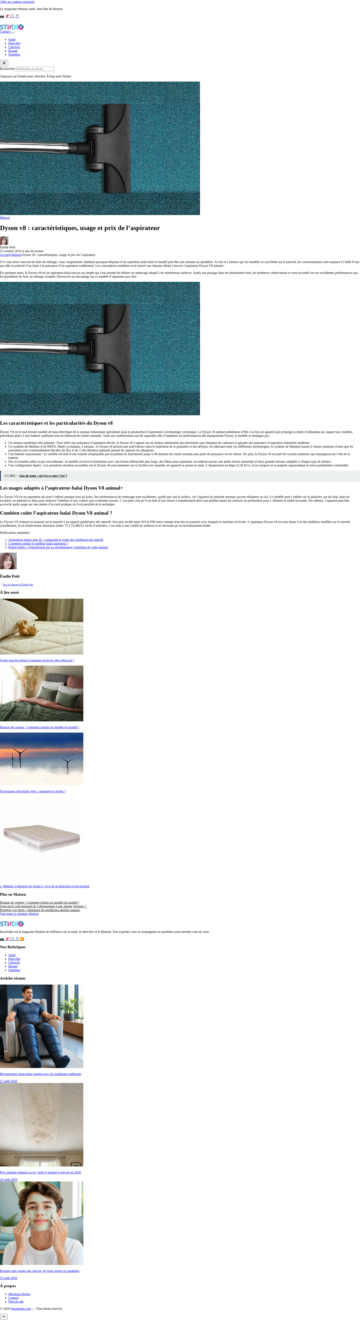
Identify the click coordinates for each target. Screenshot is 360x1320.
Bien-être (14, 43)
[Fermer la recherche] (4, 63)
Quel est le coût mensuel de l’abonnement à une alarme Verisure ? (43, 906)
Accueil (5, 255)
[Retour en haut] (4, 1317)
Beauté (13, 51)
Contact (5, 31)
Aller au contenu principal (17, 2)
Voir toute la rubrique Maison (19, 914)
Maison (5, 217)
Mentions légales (19, 1294)
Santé (12, 39)
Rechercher (7, 69)
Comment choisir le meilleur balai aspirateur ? (38, 543)
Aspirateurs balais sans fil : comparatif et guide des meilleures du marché (55, 540)
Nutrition (14, 54)
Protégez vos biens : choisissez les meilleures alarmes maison (40, 910)
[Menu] (12, 32)
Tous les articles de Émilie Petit (17, 584)
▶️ (22, 939)
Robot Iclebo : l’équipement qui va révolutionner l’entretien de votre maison (58, 547)
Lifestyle (14, 47)
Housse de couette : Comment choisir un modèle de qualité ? (39, 902)
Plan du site (16, 1301)
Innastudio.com (21, 1308)
